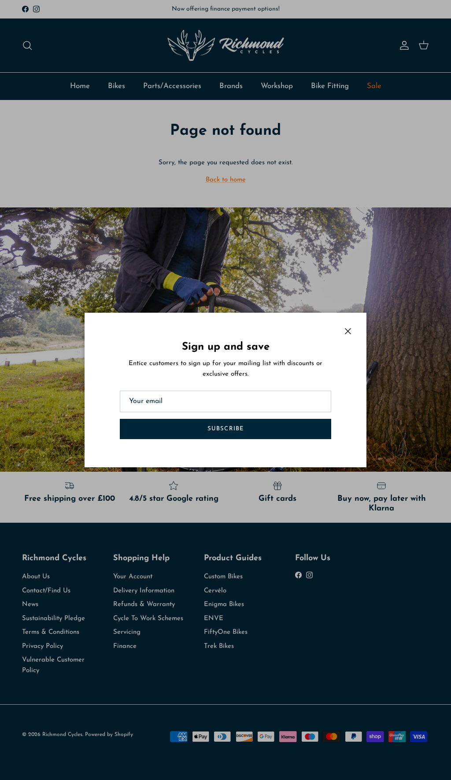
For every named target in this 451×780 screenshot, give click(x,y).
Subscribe (225, 429)
